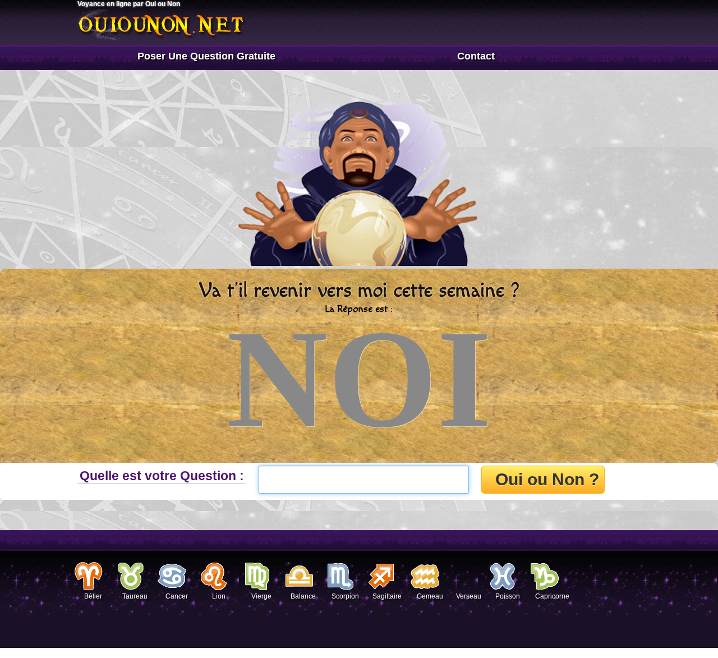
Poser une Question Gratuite (206, 56)
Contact (476, 56)
